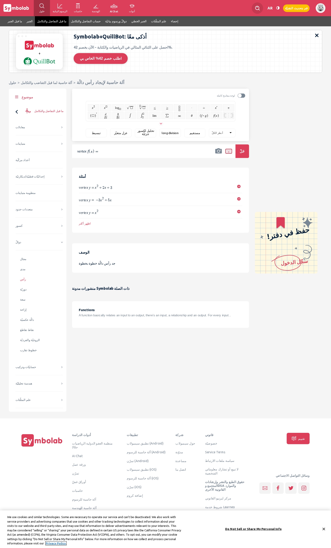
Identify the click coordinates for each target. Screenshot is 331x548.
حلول (12, 83)
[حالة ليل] (277, 8)
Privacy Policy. (56, 543)
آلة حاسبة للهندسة (84, 508)
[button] (218, 154)
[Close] (324, 529)
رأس (23, 279)
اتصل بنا (180, 469)
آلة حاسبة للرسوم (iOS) (143, 478)
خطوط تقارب (28, 350)
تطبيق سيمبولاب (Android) (145, 443)
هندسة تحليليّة (24, 383)
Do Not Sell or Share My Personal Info (253, 528)
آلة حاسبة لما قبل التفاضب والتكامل (46, 83)
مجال (23, 259)
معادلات (20, 127)
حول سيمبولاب (185, 443)
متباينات (20, 143)
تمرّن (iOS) (134, 487)
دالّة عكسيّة (27, 319)
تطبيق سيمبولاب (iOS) (141, 469)
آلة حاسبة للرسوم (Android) (146, 452)
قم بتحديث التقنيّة (296, 8)
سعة (22, 299)
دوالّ (18, 242)
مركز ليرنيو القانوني (218, 498)
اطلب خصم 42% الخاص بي (101, 58)
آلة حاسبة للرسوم (84, 499)
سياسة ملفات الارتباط (220, 460)
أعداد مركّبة (23, 160)
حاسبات (77, 490)
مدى (22, 269)
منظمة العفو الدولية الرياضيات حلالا (92, 445)
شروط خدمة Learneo (220, 507)
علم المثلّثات (23, 400)
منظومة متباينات (26, 193)
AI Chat (77, 456)
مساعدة (180, 461)
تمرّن (75, 473)
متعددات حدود (24, 209)
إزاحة (23, 309)
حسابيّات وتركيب (26, 367)
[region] (165, 529)
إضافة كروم (135, 495)
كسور (19, 225)
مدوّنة (179, 452)
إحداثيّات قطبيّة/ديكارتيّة (30, 176)
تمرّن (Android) (138, 461)
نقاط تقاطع (27, 330)
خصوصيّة (211, 443)
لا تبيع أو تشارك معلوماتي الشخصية (222, 471)
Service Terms (215, 452)
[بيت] (41, 446)
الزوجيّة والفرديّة (30, 340)
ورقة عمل (79, 464)
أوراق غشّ (79, 482)
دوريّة (23, 289)
